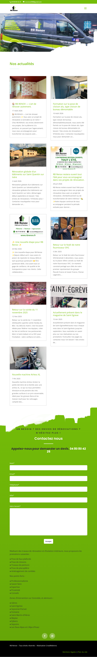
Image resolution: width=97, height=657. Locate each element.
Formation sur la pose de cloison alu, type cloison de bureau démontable (66, 106)
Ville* (12, 495)
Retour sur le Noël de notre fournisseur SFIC (66, 246)
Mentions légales (69, 652)
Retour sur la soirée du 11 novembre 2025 (25, 311)
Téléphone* (14, 485)
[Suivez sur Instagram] (52, 636)
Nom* (12, 463)
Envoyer (48, 541)
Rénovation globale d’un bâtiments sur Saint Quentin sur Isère (28, 174)
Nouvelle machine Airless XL (26, 374)
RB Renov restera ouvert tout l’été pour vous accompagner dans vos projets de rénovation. (68, 177)
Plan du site (82, 652)
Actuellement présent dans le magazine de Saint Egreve (67, 314)
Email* (12, 474)
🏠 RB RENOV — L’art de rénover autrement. (24, 105)
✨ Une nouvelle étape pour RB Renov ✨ (27, 243)
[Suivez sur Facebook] (45, 636)
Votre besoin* (15, 506)
